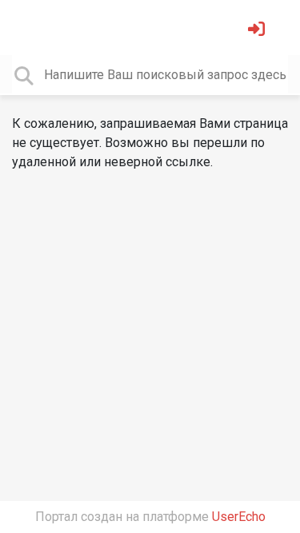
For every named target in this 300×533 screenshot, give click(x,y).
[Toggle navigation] (35, 27)
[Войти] (258, 30)
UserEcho (239, 516)
